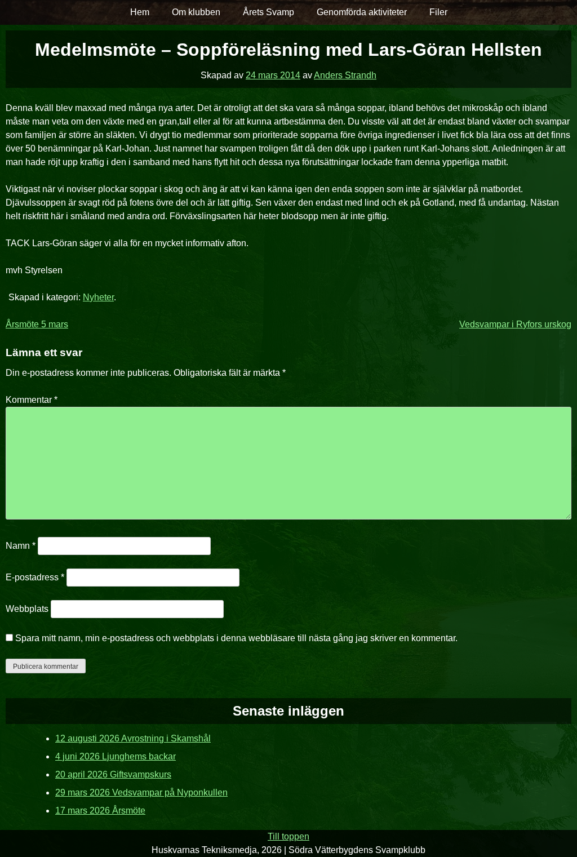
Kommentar (31, 400)
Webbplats (27, 609)
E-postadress (35, 577)
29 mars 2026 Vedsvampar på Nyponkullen (141, 792)
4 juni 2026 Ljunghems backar (115, 756)
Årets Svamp (268, 12)
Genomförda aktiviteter (362, 12)
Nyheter (98, 297)
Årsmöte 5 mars (37, 324)
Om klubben (196, 12)
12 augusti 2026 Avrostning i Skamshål (133, 738)
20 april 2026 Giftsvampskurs (113, 774)
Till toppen (288, 836)
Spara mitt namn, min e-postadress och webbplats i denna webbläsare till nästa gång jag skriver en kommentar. (236, 638)
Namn (20, 545)
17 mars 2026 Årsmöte (100, 810)
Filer (438, 12)
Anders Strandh (345, 75)
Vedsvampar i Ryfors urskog (515, 324)
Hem (139, 12)
